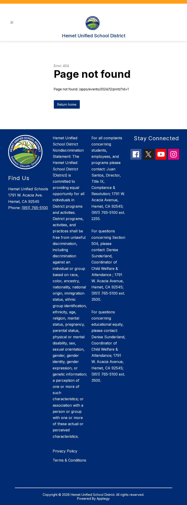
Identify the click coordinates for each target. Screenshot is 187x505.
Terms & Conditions (69, 460)
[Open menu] (11, 22)
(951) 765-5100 (35, 207)
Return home (66, 104)
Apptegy (103, 498)
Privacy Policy (65, 451)
